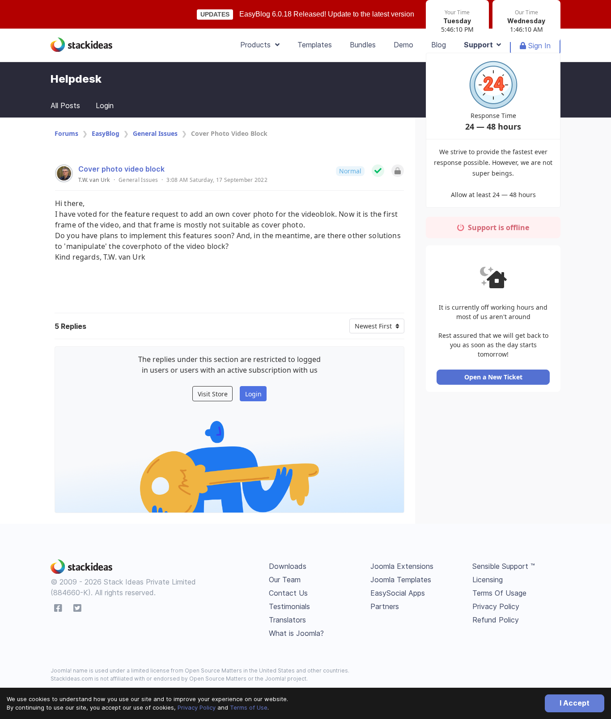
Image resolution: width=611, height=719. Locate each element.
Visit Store (213, 394)
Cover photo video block (121, 168)
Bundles (363, 44)
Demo (403, 44)
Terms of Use (248, 707)
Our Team (285, 579)
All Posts (65, 105)
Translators (287, 619)
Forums (66, 133)
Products (257, 44)
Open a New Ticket (493, 377)
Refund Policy (495, 619)
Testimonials (289, 606)
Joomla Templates (400, 579)
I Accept (575, 702)
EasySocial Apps (397, 593)
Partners (384, 606)
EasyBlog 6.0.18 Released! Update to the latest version (326, 14)
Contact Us (288, 593)
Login (105, 105)
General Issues (155, 133)
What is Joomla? (296, 633)
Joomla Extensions (401, 566)
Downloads (287, 566)
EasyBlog (105, 133)
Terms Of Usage (499, 593)
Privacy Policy (197, 707)
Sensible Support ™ (503, 566)
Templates (314, 44)
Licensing (487, 579)
